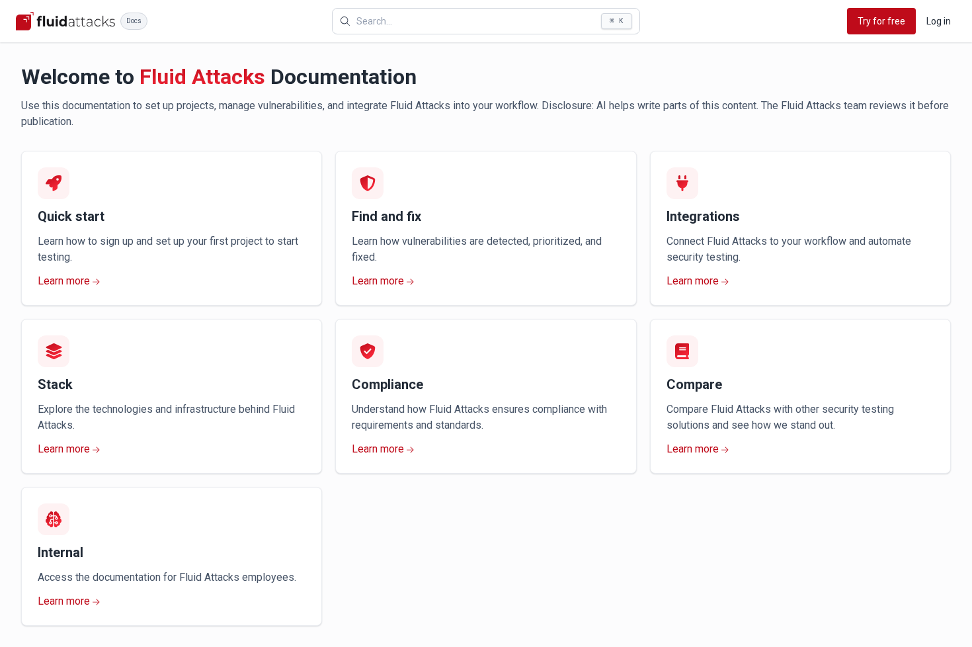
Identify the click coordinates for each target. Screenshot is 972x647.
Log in (938, 21)
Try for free (881, 21)
